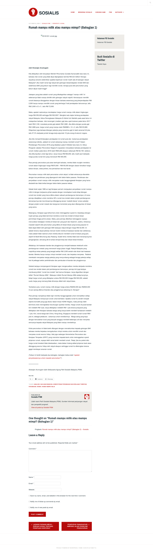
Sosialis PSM (46, 23)
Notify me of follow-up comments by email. (45, 501)
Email (31, 483)
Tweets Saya (101, 64)
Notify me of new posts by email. (41, 507)
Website (31, 489)
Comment (33, 448)
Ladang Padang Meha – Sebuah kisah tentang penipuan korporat (43, 526)
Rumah (39, 386)
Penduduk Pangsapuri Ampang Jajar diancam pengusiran (77, 526)
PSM (110, 12)
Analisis (37, 384)
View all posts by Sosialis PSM (42, 407)
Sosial (62, 23)
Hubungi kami (100, 12)
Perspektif (56, 23)
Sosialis (49, 13)
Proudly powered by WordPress (66, 548)
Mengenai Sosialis (85, 12)
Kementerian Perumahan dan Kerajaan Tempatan (70, 384)
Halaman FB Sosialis (104, 42)
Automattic (92, 548)
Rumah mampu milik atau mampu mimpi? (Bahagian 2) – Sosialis (65, 429)
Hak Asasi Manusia (46, 384)
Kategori (118, 12)
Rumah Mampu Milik (48, 386)
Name (31, 477)
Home (73, 12)
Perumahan (32, 386)
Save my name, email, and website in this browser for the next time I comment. (58, 495)
